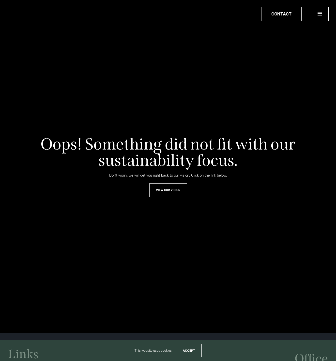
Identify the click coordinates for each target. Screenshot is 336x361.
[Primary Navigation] (320, 14)
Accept (189, 350)
